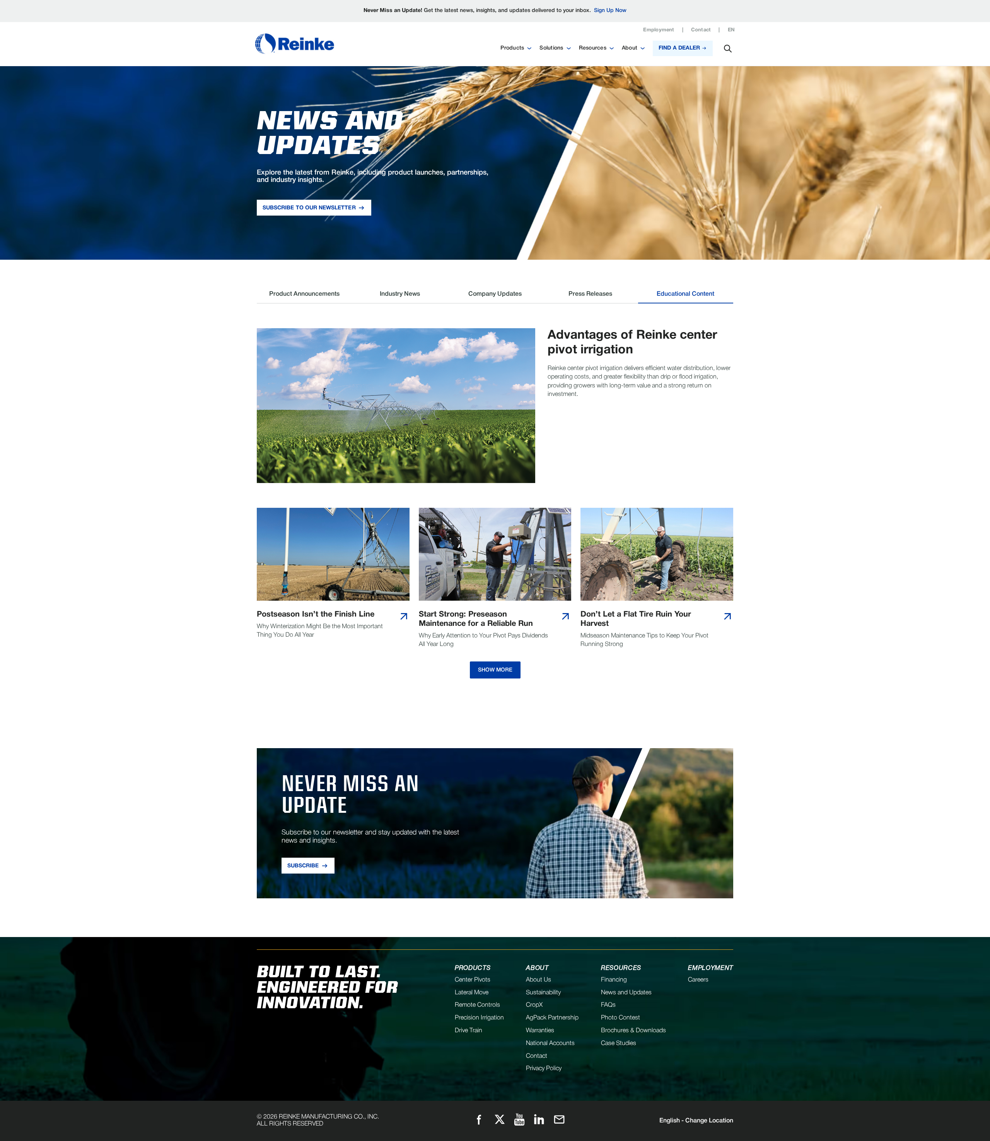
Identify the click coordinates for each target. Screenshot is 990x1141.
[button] (516, 48)
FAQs (608, 1005)
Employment (658, 30)
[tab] (304, 297)
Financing (614, 980)
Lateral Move (471, 992)
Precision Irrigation (479, 1018)
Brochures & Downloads (633, 1030)
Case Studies (618, 1043)
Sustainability (543, 992)
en (731, 30)
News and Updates (626, 992)
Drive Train (468, 1030)
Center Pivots (472, 980)
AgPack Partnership (552, 1018)
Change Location (696, 1121)
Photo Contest (620, 1018)
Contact (701, 30)
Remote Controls (477, 1005)
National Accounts (550, 1043)
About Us (538, 980)
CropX (534, 1005)
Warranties (540, 1030)
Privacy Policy (544, 1068)
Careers (698, 980)
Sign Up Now (610, 10)
